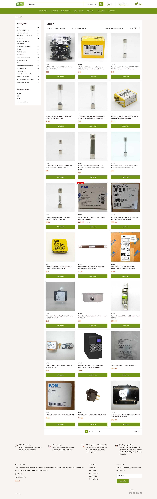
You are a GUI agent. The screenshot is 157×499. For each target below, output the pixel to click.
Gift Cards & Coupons (23, 57)
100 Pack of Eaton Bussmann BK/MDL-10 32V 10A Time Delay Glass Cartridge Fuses (124, 166)
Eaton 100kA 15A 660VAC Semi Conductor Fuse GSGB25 (125, 317)
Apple (19, 93)
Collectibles (20, 38)
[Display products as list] (138, 28)
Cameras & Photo (22, 33)
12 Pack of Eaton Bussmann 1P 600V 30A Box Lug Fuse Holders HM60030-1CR (124, 218)
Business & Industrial (23, 30)
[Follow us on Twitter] (134, 493)
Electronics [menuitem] (65, 11)
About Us (92, 467)
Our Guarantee (93, 473)
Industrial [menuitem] (54, 11)
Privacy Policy (93, 479)
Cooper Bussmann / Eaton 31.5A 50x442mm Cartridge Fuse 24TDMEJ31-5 (91, 267)
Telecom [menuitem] (90, 11)
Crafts (19, 49)
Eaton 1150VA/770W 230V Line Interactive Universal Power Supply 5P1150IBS (90, 366)
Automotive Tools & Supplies (25, 79)
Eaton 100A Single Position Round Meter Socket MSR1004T (92, 317)
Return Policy (93, 476)
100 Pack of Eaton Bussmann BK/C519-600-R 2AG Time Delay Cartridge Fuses (124, 117)
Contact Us (92, 470)
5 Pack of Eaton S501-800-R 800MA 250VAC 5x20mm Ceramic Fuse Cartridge (59, 267)
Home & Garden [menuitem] (78, 11)
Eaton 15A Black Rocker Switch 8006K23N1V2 (92, 414)
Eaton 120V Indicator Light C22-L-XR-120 (123, 365)
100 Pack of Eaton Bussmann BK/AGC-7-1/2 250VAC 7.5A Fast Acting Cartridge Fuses (91, 117)
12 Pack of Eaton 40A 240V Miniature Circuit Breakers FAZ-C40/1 (91, 218)
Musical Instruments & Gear (25, 65)
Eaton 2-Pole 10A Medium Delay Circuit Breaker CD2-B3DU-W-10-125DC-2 (125, 416)
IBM (18, 98)
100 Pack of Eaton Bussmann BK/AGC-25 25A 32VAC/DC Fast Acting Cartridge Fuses (124, 68)
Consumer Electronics (23, 46)
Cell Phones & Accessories (25, 35)
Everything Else (21, 54)
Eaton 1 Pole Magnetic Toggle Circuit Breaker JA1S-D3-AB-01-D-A (59, 317)
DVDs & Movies (21, 52)
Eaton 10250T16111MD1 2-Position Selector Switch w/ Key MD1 (59, 366)
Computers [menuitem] (43, 11)
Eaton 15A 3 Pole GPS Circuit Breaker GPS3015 (60, 414)
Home (16, 17)
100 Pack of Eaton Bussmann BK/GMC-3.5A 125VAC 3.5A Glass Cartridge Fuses (59, 166)
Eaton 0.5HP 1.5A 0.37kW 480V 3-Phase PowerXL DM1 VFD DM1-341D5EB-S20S (123, 267)
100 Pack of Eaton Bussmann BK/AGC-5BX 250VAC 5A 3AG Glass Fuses (58, 117)
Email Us (17, 481)
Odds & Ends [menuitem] (101, 11)
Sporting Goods (21, 68)
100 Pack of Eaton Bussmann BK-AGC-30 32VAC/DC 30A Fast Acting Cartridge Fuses (91, 68)
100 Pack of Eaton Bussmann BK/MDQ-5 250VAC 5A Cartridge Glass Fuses (58, 218)
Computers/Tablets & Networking (23, 42)
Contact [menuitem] (111, 11)
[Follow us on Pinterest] (141, 493)
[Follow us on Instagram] (137, 493)
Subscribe (122, 481)
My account (123, 5)
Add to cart (60, 76)
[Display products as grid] (135, 28)
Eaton (47, 64)
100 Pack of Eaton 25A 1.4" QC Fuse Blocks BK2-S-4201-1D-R (59, 68)
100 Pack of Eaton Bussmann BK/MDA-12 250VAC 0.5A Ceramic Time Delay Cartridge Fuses (91, 167)
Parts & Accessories (23, 76)
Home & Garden (22, 60)
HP (18, 96)
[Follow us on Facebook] (130, 493)
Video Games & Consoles (24, 74)
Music (19, 63)
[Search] (101, 4)
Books (19, 27)
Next (136, 431)
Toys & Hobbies (21, 71)
